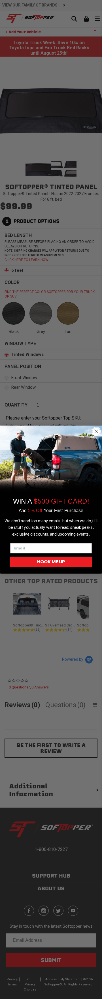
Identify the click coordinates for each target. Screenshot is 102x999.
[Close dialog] (96, 431)
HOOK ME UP (51, 562)
